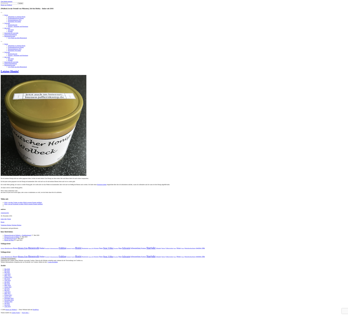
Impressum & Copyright (11, 33)
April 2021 (7, 274)
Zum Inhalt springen (6, 1)
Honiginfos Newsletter (14, 21)
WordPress (36, 309)
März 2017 (7, 293)
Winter (182, 248)
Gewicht (73, 248)
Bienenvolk (33, 248)
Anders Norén (16, 312)
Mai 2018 (7, 283)
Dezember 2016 (9, 298)
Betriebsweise (9, 248)
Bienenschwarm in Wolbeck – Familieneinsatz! (17, 235)
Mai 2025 (7, 270)
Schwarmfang (135, 248)
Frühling (62, 248)
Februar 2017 (8, 295)
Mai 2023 (7, 272)
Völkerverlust (169, 248)
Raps (120, 248)
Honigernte (85, 248)
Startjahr (151, 247)
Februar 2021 (8, 277)
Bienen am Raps (9, 240)
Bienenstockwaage (9, 36)
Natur (101, 248)
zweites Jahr (200, 248)
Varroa (163, 248)
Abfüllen (2, 248)
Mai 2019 (7, 279)
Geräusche (69, 248)
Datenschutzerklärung (10, 34)
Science (143, 248)
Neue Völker (108, 248)
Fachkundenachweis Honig (16, 18)
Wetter (179, 248)
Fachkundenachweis (54, 248)
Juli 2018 (7, 282)
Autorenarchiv (5, 213)
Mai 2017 (7, 290)
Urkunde (158, 248)
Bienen (15, 248)
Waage (174, 248)
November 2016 (9, 300)
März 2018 (7, 285)
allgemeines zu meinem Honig (16, 16)
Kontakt (10, 31)
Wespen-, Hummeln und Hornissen (18, 26)
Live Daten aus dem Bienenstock (17, 38)
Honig (6, 15)
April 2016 (7, 306)
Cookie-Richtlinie (53, 262)
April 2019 (7, 280)
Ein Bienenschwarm (10, 238)
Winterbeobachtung (189, 248)
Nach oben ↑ (25, 312)
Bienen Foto (23, 248)
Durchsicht (47, 248)
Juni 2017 (7, 288)
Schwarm (7, 23)
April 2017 (7, 292)
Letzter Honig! (10, 71)
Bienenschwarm (12, 25)
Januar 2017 (7, 297)
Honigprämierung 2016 (14, 20)
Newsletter (116, 248)
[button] (43, 125)
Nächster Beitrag (16, 225)
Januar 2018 (91, 248)
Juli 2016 (7, 303)
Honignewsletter (101, 184)
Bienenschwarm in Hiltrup (11, 237)
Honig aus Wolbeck (6, 5)
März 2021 (7, 275)
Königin (96, 248)
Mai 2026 (7, 269)
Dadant (42, 248)
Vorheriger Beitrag (6, 225)
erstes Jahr (4, 219)
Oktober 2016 (8, 301)
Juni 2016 (7, 305)
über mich (7, 28)
